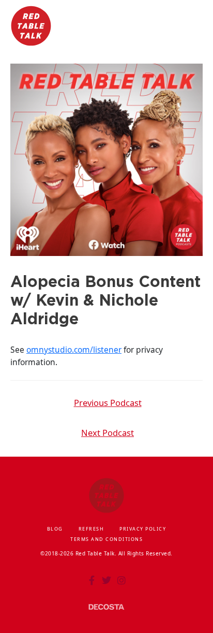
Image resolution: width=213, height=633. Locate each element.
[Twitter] (106, 580)
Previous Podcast (108, 403)
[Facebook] (91, 580)
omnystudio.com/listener (73, 349)
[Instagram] (121, 580)
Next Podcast (107, 433)
